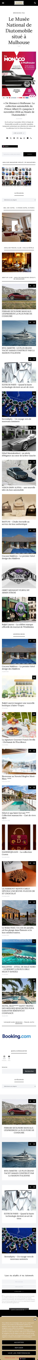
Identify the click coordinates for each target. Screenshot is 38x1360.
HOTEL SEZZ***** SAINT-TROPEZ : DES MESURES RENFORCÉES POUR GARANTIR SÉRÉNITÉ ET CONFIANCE (18, 1009)
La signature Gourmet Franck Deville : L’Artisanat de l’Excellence (18, 740)
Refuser (19, 1348)
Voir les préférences (19, 1353)
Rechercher (4, 1067)
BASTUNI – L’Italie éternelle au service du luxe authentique (15, 522)
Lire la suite (18, 133)
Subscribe (18, 1291)
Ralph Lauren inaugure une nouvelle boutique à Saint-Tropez (18, 704)
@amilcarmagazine (17, 1309)
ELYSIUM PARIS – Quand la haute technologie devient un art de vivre (18, 385)
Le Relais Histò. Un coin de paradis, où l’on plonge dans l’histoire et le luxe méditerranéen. (18, 930)
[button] (35, 1319)
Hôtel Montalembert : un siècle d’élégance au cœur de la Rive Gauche (19, 454)
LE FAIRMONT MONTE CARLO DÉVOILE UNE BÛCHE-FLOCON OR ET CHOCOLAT (18, 891)
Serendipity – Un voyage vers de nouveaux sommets (16, 420)
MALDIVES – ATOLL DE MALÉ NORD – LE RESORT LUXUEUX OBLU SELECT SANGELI (19, 969)
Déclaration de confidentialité (24, 1357)
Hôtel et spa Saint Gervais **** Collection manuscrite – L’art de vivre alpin (19, 815)
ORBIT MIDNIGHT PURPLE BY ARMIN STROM (16, 591)
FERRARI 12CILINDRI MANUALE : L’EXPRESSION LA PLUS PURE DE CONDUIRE (17, 313)
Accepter (19, 1342)
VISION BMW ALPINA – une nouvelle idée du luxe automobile (18, 488)
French (6, 146)
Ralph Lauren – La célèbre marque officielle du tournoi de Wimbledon (18, 625)
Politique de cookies (10, 1357)
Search (29, 154)
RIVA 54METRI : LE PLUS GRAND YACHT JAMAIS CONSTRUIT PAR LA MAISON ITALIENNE (18, 350)
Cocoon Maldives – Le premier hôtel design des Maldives (18, 557)
